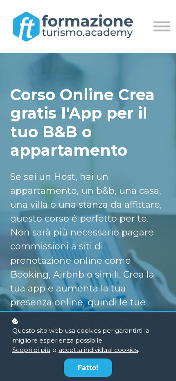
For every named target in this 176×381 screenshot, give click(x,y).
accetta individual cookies (98, 350)
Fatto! (88, 368)
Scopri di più (31, 350)
